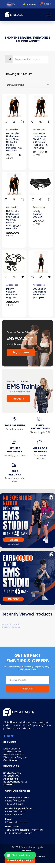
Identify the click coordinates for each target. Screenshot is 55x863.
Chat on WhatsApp (22, 855)
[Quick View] (14, 121)
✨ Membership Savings (20, 860)
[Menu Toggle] (48, 15)
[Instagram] (8, 736)
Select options (22, 121)
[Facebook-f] (4, 736)
